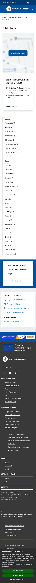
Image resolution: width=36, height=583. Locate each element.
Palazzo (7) (8, 207)
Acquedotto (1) (10, 123)
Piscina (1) (8, 220)
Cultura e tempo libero (12, 415)
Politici (7, 395)
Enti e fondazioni (10, 392)
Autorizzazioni (13, 450)
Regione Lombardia (9, 2)
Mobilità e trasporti (11, 427)
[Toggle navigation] (4, 8)
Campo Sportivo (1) (11, 144)
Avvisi (7, 469)
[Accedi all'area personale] (28, 2)
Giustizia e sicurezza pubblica (18, 437)
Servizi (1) (8, 241)
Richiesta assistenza (11, 535)
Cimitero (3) (9, 165)
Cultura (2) (8, 169)
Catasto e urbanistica (12, 424)
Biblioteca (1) (9, 140)
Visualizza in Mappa (18, 53)
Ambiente (11, 444)
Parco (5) (8, 216)
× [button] (33, 550)
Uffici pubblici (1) (10, 249)
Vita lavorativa (9, 418)
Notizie (7, 462)
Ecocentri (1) (9, 178)
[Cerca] (32, 9)
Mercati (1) (8, 190)
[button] (18, 580)
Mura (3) (8, 199)
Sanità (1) (8, 233)
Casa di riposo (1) (10, 148)
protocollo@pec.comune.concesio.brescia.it (16, 514)
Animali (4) (8, 127)
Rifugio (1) (8, 228)
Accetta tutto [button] (18, 571)
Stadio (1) (8, 245)
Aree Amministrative (12, 385)
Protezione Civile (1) (11, 224)
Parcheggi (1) (9, 211)
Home (4, 17)
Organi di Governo (11, 382)
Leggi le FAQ (9, 532)
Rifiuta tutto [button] (18, 575)
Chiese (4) (8, 161)
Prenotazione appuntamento (14, 526)
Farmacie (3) (9, 182)
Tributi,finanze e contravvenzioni (19, 440)
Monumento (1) (10, 195)
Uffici (6, 389)
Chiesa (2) (8, 157)
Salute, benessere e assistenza (18, 447)
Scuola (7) (8, 237)
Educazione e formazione (16, 434)
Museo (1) (8, 203)
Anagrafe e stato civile (12, 411)
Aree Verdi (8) (9, 131)
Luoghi (26, 17)
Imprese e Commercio (12, 421)
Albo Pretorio (9, 548)
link (8, 566)
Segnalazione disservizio (13, 529)
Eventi (7, 481)
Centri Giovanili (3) (11, 152)
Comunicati (8, 466)
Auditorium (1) (10, 135)
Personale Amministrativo (13, 398)
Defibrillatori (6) (10, 173)
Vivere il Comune (15, 17)
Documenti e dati (10, 401)
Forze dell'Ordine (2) (11, 186)
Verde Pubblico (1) (11, 254)
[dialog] (18, 566)
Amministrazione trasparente (15, 545)
